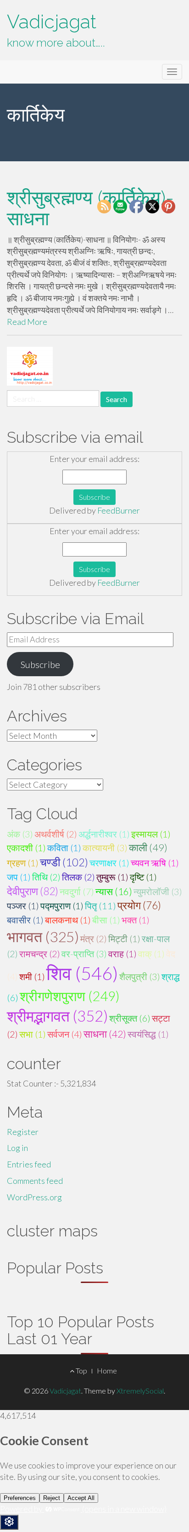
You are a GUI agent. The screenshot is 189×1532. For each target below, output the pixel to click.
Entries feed (29, 1164)
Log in (17, 1148)
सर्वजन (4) (64, 1033)
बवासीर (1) (25, 919)
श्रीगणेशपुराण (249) (70, 996)
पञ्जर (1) (23, 905)
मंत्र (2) (93, 938)
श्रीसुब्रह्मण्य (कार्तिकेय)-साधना (90, 207)
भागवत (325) (43, 936)
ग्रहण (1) (23, 862)
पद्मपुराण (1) (61, 905)
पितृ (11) (100, 905)
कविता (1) (64, 847)
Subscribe (40, 664)
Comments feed (35, 1181)
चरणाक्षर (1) (109, 862)
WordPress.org (34, 1197)
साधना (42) (104, 1034)
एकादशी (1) (26, 847)
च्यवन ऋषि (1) (155, 862)
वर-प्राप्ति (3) (84, 953)
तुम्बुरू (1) (112, 876)
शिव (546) (82, 973)
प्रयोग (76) (139, 905)
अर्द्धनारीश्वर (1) (104, 833)
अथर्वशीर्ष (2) (55, 833)
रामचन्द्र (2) (39, 953)
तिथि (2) (46, 876)
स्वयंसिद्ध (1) (148, 1033)
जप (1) (19, 876)
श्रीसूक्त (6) (129, 1017)
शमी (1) (32, 976)
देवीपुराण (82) (32, 891)
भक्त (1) (136, 919)
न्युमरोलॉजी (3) (157, 891)
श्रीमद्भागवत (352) (57, 1016)
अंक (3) (20, 833)
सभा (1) (32, 1033)
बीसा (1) (106, 919)
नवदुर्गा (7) (77, 891)
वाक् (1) (151, 953)
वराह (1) (122, 953)
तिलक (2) (78, 876)
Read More (27, 322)
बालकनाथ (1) (68, 919)
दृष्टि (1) (143, 876)
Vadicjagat (51, 22)
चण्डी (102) (64, 862)
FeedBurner (118, 510)
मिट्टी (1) (124, 938)
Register (23, 1132)
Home (107, 1370)
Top (80, 1370)
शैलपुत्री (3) (139, 976)
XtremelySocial (140, 1390)
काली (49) (148, 847)
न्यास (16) (113, 891)
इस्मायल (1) (151, 833)
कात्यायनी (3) (105, 847)
